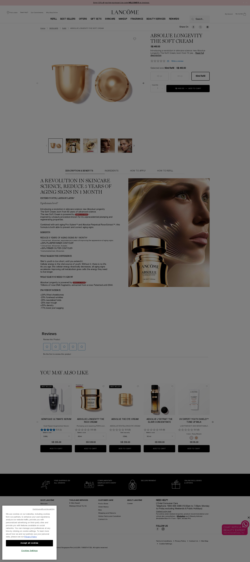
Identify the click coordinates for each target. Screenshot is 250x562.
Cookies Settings (29, 551)
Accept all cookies (29, 543)
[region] (29, 533)
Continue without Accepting (43, 509)
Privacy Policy (30, 537)
